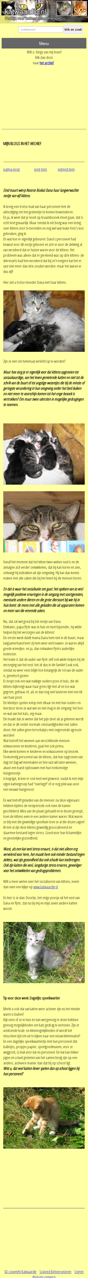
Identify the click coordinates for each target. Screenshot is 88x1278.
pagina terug (11, 169)
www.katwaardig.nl (45, 886)
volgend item (66, 169)
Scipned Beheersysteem (55, 1271)
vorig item (40, 169)
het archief (47, 62)
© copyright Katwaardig (20, 1271)
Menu (44, 43)
